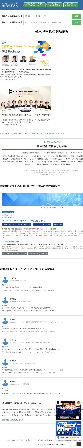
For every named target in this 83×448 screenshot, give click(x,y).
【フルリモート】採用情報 (35, 440)
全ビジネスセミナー (29, 5)
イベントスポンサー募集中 (49, 5)
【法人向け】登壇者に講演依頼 (70, 4)
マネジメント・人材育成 (42, 224)
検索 (76, 16)
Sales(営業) (58, 224)
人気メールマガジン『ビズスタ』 (16, 440)
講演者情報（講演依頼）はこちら (52, 207)
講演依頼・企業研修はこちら (12, 420)
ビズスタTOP (4, 133)
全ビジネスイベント (13, 5)
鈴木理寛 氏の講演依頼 (52, 142)
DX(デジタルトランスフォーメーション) (16, 224)
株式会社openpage (8, 217)
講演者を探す (49, 133)
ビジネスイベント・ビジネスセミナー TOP (27, 133)
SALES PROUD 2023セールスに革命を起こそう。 (24, 221)
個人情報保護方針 (50, 440)
